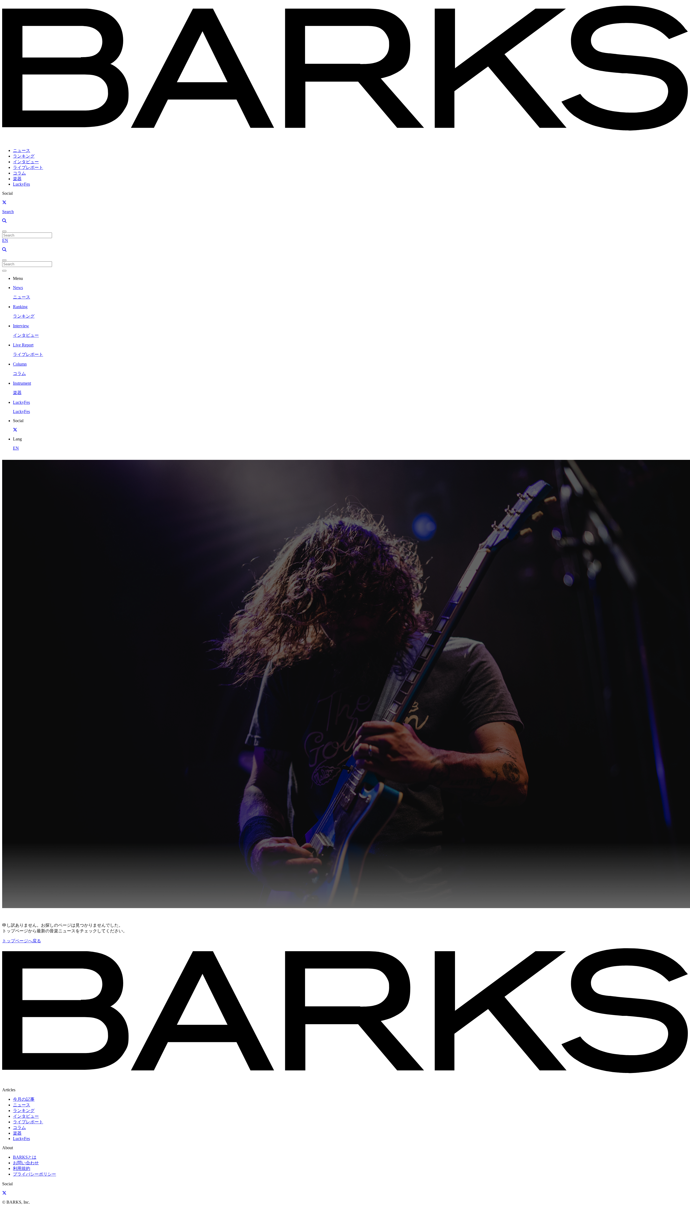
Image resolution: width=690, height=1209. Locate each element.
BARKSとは (24, 1157)
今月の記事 (23, 1099)
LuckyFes (21, 184)
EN (5, 240)
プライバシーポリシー (34, 1174)
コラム (19, 173)
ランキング (23, 156)
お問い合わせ (26, 1163)
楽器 (17, 178)
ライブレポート (28, 167)
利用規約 (21, 1168)
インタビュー (26, 161)
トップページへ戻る (21, 941)
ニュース (21, 150)
